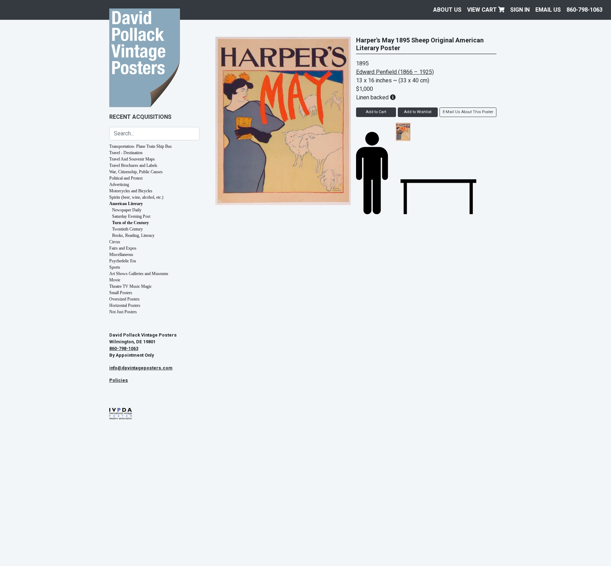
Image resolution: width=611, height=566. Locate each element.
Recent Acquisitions (140, 117)
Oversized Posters (124, 299)
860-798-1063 (584, 10)
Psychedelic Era (122, 260)
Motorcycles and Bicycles (130, 190)
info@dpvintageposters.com (141, 368)
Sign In (520, 10)
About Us (447, 10)
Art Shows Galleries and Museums (138, 273)
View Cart (482, 10)
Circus (114, 241)
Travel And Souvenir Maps (132, 159)
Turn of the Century (130, 222)
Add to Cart (376, 112)
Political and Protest (125, 178)
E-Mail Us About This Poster (468, 112)
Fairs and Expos (122, 248)
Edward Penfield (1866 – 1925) (395, 72)
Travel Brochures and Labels (133, 165)
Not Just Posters (123, 311)
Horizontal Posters (124, 305)
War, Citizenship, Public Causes (136, 171)
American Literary (126, 203)
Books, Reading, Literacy (133, 235)
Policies (118, 380)
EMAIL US (548, 10)
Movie (114, 280)
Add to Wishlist (417, 112)
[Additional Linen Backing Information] (393, 97)
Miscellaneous (121, 254)
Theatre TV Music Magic (130, 286)
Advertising (119, 184)
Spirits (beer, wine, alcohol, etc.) (136, 197)
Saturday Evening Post (131, 216)
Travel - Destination (125, 152)
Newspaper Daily (126, 210)
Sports (114, 267)
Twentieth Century (127, 229)
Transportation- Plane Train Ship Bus (140, 146)
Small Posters (120, 292)
